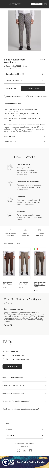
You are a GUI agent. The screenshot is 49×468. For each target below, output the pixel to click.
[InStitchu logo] (14, 4)
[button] (23, 74)
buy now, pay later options (13, 68)
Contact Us (12, 367)
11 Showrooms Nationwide (39, 234)
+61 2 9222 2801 (12, 351)
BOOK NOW (37, 4)
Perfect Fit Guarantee (25, 234)
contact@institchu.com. (15, 355)
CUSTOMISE (34, 89)
